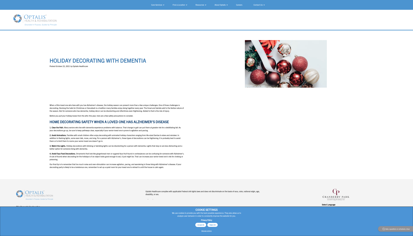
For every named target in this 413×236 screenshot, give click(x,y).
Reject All (213, 225)
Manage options (206, 231)
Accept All (200, 225)
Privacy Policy (206, 220)
